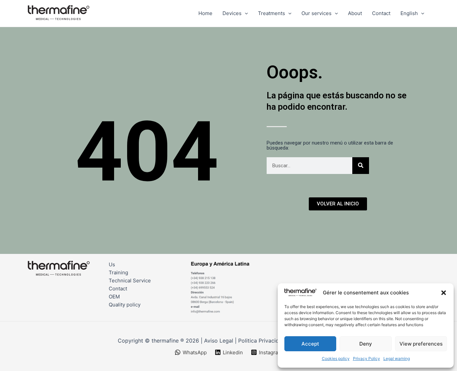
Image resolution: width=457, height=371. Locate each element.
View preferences (421, 344)
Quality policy (125, 304)
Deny (365, 344)
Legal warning (396, 358)
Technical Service (130, 280)
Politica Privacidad (261, 340)
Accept (310, 344)
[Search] (360, 165)
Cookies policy (336, 358)
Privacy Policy (366, 358)
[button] (443, 292)
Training (118, 272)
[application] (245, 13)
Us (112, 264)
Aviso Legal (218, 340)
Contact (118, 288)
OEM (114, 296)
